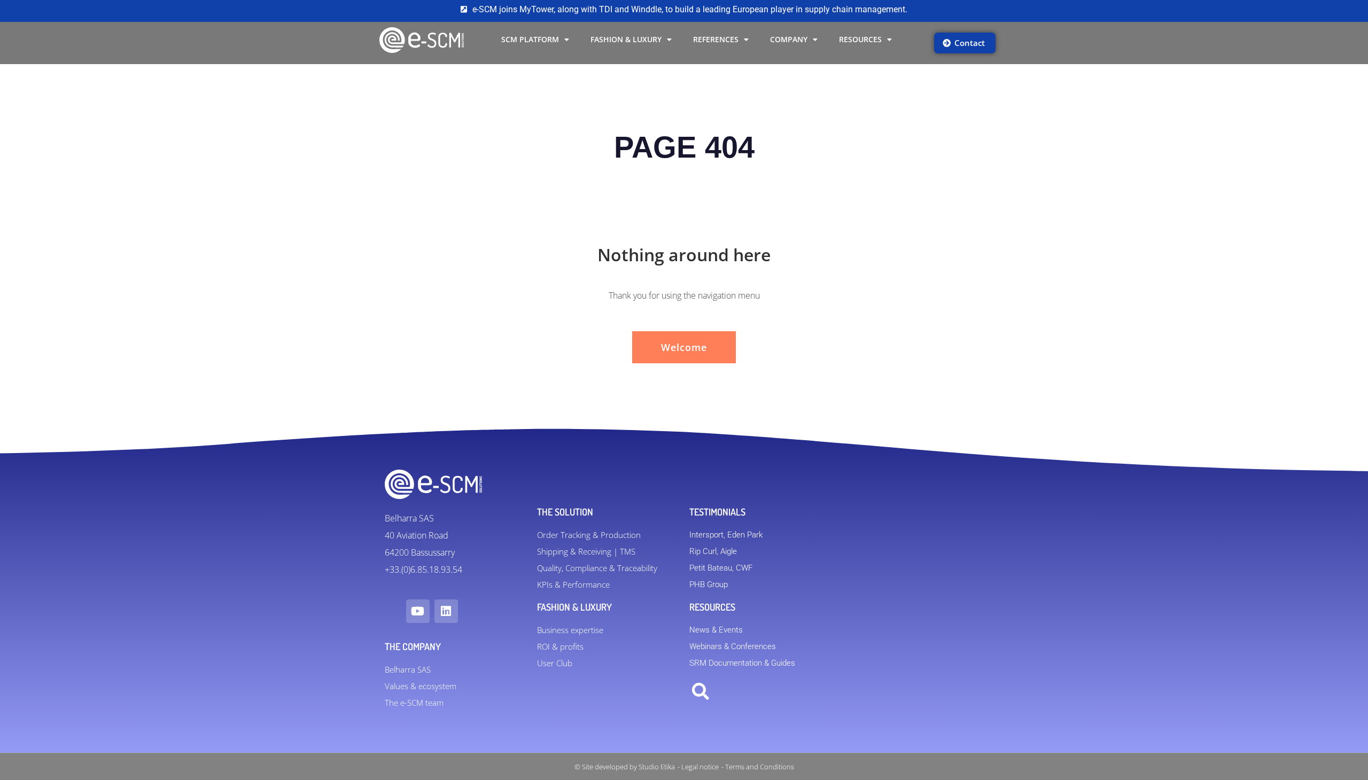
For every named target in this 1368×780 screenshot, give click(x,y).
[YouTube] (418, 611)
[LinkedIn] (446, 611)
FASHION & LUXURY (626, 39)
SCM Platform (530, 39)
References (716, 39)
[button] (700, 692)
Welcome (684, 347)
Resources (860, 39)
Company (788, 39)
